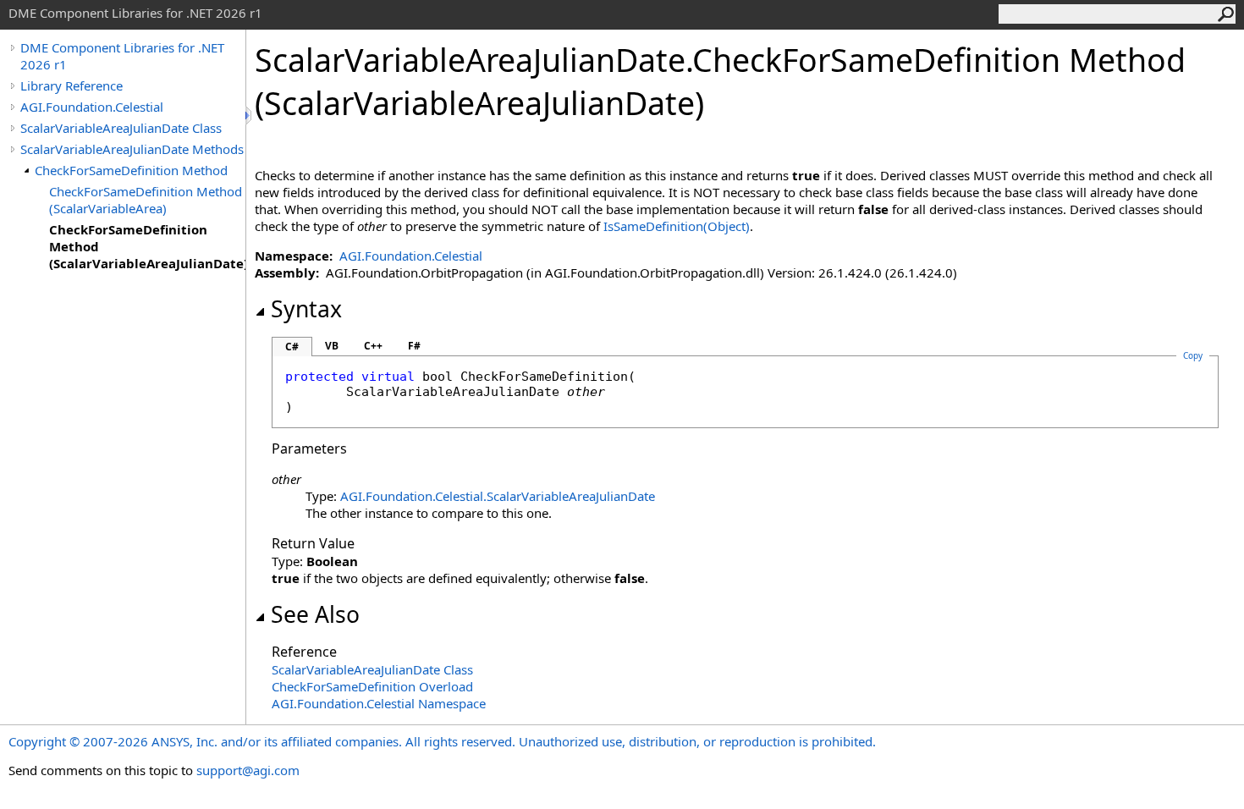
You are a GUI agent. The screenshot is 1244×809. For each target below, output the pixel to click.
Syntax (306, 309)
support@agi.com (248, 770)
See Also (315, 614)
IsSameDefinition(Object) (676, 225)
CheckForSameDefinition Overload (372, 686)
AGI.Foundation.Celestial (91, 106)
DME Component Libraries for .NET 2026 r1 (122, 56)
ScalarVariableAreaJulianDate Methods (132, 148)
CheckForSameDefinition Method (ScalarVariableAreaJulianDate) (147, 246)
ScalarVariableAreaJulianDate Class (121, 127)
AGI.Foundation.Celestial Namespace (379, 703)
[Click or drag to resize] (249, 115)
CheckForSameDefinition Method (131, 170)
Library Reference (71, 85)
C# (292, 346)
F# (414, 345)
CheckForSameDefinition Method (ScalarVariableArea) (145, 200)
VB (332, 345)
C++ (373, 345)
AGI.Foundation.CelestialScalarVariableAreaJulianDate (497, 495)
